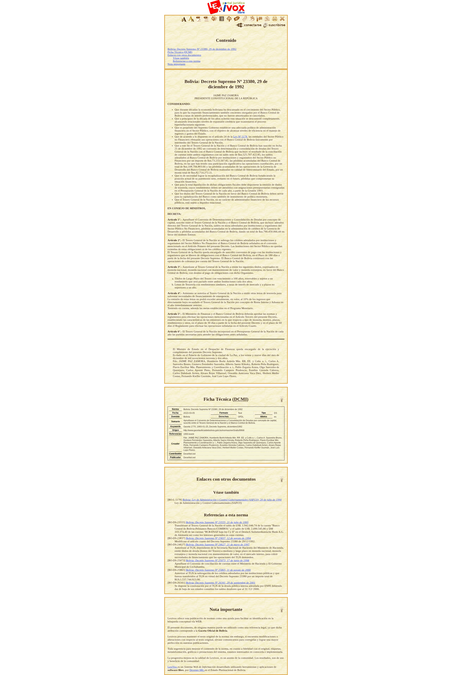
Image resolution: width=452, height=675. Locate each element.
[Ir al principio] (281, 399)
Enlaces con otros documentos (184, 55)
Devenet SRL (197, 669)
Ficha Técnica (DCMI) (180, 52)
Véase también (181, 58)
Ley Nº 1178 (240, 136)
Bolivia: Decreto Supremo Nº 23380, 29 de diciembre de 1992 (202, 49)
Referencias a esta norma (186, 61)
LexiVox (173, 666)
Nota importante (176, 64)
